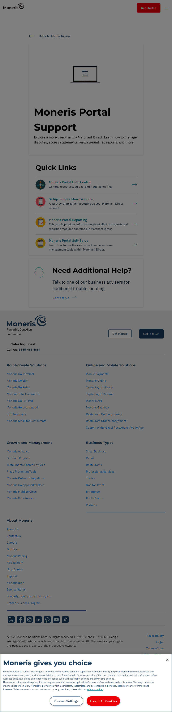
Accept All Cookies (103, 701)
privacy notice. (95, 689)
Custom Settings (66, 701)
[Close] (167, 659)
